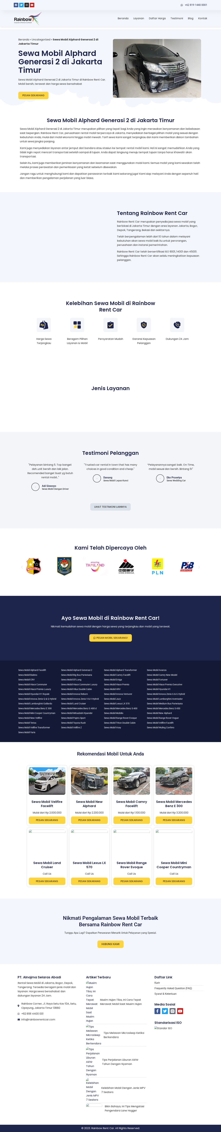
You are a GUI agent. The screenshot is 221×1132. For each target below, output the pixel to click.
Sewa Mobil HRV (112, 689)
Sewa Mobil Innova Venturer (118, 694)
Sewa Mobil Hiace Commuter (32, 684)
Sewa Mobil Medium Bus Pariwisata (165, 703)
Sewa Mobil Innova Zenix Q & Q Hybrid (37, 699)
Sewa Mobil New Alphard (159, 713)
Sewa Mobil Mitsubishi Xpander (77, 713)
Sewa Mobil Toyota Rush (73, 723)
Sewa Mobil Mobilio (113, 713)
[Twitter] (21, 5)
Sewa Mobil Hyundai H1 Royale (33, 694)
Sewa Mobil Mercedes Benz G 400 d (79, 708)
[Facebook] (16, 5)
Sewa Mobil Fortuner (157, 679)
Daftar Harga (157, 18)
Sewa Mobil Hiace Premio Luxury (34, 689)
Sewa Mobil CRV (26, 679)
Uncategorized (41, 39)
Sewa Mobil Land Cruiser (73, 703)
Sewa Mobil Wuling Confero (160, 727)
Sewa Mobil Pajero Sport (73, 718)
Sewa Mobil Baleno (27, 675)
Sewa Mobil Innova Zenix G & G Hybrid (166, 694)
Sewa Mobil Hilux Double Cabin (76, 689)
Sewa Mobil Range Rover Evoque (120, 718)
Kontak (202, 18)
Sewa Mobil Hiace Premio (116, 684)
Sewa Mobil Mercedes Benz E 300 (35, 708)
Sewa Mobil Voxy (112, 727)
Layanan (138, 18)
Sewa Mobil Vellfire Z (71, 727)
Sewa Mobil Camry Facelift (117, 675)
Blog (190, 18)
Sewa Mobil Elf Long (71, 679)
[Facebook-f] (157, 1011)
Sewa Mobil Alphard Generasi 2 (76, 670)
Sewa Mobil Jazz (112, 699)
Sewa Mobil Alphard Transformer (120, 670)
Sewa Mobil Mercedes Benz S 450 (163, 708)
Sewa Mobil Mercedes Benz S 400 (120, 708)
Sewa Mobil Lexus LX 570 (117, 703)
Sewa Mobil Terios (27, 723)
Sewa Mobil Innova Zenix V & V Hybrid (80, 699)
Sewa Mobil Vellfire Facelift (160, 723)
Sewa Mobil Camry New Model (162, 675)
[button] (22, 567)
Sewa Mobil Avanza (156, 670)
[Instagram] (26, 5)
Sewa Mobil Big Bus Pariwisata (76, 675)
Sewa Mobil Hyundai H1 (159, 689)
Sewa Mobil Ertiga (113, 679)
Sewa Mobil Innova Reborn (74, 694)
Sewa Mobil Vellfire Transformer (34, 727)
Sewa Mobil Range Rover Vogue (163, 718)
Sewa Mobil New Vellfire (30, 718)
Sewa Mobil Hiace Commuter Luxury (79, 684)
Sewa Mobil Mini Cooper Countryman (36, 713)
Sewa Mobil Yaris (26, 732)
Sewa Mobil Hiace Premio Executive (164, 684)
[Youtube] (32, 5)
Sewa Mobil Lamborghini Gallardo (35, 703)
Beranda (123, 18)
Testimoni (177, 18)
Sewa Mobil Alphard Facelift (32, 670)
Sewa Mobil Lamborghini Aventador (165, 699)
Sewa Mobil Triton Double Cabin (120, 723)
